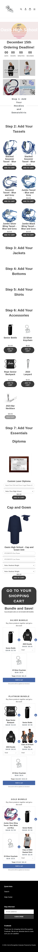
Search (6, 891)
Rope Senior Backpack (10, 373)
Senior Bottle (10, 338)
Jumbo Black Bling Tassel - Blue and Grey (28, 226)
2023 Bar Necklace (10, 407)
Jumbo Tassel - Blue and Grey (28, 192)
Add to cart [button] (19, 679)
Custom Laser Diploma (19, 481)
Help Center (8, 897)
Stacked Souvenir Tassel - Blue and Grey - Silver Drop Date (9, 158)
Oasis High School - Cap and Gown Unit (19, 548)
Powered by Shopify (30, 945)
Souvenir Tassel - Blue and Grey (9, 192)
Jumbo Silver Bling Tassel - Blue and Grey (9, 226)
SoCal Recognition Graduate (15, 945)
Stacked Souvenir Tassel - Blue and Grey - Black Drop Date (28, 158)
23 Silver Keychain (27, 339)
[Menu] (34, 9)
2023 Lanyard (28, 373)
